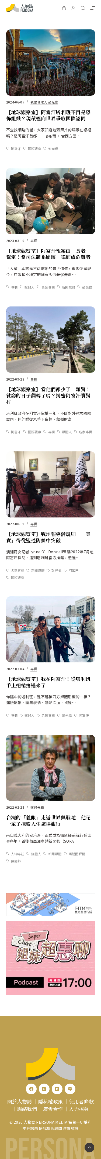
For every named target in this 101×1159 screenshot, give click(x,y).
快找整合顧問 (50, 1128)
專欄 (33, 240)
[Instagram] (44, 1089)
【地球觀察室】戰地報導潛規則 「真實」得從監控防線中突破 (48, 536)
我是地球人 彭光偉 (44, 102)
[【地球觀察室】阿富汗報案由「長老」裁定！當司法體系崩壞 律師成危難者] (50, 201)
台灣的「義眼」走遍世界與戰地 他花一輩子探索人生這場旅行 (48, 820)
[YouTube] (57, 1089)
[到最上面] (89, 1147)
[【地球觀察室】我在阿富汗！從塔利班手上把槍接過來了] (50, 629)
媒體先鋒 (37, 807)
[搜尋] (83, 8)
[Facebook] (31, 1089)
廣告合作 (53, 1108)
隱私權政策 (50, 1101)
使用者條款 (81, 1101)
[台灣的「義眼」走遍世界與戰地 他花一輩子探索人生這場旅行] (50, 768)
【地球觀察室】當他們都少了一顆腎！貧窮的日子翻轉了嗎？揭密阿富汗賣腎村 (48, 395)
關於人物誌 (19, 1101)
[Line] (70, 1089)
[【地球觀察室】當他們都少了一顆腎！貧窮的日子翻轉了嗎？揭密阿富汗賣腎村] (50, 339)
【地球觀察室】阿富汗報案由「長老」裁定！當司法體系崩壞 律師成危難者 (48, 253)
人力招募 (79, 1108)
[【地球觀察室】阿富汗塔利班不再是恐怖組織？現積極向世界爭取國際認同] (50, 62)
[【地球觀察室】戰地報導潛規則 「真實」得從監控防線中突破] (50, 484)
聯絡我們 (27, 1108)
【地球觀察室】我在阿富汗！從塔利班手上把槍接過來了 (48, 681)
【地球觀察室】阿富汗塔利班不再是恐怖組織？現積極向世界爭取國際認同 (48, 115)
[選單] (92, 8)
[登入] (73, 8)
